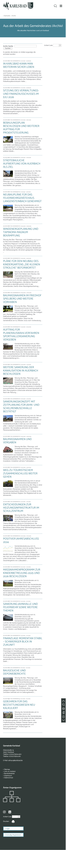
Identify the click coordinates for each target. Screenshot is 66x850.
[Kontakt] (63, 716)
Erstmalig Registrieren (13, 835)
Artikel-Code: (48, 45)
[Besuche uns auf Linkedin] (10, 812)
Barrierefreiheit (9, 773)
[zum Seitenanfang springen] (63, 700)
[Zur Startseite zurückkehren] (18, 2)
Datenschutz (8, 777)
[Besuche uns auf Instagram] (4, 811)
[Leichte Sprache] (63, 708)
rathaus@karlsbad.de (15, 760)
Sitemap (7, 769)
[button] (61, 6)
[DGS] (63, 712)
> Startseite (6, 16)
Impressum (8, 775)
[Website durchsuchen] (55, 6)
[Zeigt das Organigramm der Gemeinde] (11, 801)
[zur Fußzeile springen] (63, 719)
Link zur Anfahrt (9, 771)
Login (8, 828)
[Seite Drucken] (12, 821)
